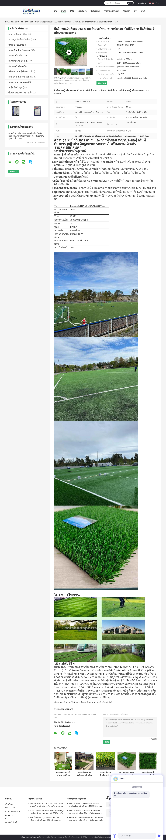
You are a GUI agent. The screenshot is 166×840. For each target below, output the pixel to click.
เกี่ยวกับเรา (82, 11)
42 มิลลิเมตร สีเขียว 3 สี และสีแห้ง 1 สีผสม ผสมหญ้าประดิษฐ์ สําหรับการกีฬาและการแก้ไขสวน (46, 805)
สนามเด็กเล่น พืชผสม (84, 702)
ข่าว (135, 11)
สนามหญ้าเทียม (27, 22)
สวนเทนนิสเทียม (15, 55)
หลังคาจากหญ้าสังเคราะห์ (20, 71)
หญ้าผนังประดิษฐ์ (16, 45)
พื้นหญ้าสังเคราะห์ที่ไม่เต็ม (20, 93)
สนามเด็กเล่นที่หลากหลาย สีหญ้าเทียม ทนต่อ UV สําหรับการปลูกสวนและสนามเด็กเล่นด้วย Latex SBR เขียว (148, 773)
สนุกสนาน (142, 3)
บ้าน (55, 11)
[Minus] (159, 778)
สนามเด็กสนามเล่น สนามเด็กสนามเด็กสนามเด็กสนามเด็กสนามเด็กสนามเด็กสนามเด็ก (126, 773)
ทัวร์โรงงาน (95, 11)
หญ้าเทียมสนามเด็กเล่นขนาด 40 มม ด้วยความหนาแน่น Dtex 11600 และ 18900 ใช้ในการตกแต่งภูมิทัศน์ (63, 773)
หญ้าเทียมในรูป (15, 87)
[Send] (159, 836)
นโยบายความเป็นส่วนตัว (31, 837)
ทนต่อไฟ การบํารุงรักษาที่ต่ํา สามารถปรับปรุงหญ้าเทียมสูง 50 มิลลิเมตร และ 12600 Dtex (45, 819)
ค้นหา (130, 3)
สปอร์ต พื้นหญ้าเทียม (17, 34)
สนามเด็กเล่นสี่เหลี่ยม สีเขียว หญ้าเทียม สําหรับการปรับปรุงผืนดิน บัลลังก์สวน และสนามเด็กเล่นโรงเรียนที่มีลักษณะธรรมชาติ (105, 773)
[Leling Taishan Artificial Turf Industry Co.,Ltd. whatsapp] (18, 162)
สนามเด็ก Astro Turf (66, 702)
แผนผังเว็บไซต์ (11, 822)
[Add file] (114, 836)
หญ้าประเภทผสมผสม (18, 82)
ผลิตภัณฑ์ (15, 22)
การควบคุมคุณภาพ (111, 11)
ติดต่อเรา (126, 11)
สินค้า (63, 11)
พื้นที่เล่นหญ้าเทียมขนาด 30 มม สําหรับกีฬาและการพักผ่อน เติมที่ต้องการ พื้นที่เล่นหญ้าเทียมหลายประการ (72, 80)
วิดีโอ (72, 11)
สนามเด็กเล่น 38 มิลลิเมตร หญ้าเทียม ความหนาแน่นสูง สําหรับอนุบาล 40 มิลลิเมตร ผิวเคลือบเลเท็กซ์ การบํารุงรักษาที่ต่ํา (84, 773)
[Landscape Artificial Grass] (69, 52)
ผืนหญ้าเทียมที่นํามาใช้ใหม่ (20, 77)
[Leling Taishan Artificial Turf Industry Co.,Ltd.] (31, 11)
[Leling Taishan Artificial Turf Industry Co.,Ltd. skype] (32, 161)
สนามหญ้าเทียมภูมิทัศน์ (103, 702)
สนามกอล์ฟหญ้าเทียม (18, 61)
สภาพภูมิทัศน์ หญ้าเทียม (19, 39)
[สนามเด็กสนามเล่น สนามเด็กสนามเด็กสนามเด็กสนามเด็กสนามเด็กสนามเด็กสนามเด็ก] (126, 761)
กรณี (143, 11)
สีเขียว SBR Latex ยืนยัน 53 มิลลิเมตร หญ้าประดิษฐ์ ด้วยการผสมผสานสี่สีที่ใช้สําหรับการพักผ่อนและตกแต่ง (47, 812)
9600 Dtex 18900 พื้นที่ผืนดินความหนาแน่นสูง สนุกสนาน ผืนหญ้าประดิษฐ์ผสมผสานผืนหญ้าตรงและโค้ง (86, 819)
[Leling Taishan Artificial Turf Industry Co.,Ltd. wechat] (25, 162)
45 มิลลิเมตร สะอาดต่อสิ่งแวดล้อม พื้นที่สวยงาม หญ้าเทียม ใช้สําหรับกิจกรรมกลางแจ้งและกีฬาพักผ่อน (85, 812)
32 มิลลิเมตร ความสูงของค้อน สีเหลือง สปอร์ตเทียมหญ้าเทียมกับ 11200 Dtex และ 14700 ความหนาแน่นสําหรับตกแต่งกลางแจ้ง (85, 805)
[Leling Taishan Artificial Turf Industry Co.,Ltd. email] (11, 162)
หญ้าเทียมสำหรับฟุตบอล (19, 50)
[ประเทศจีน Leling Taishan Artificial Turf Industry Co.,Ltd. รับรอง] (16, 111)
